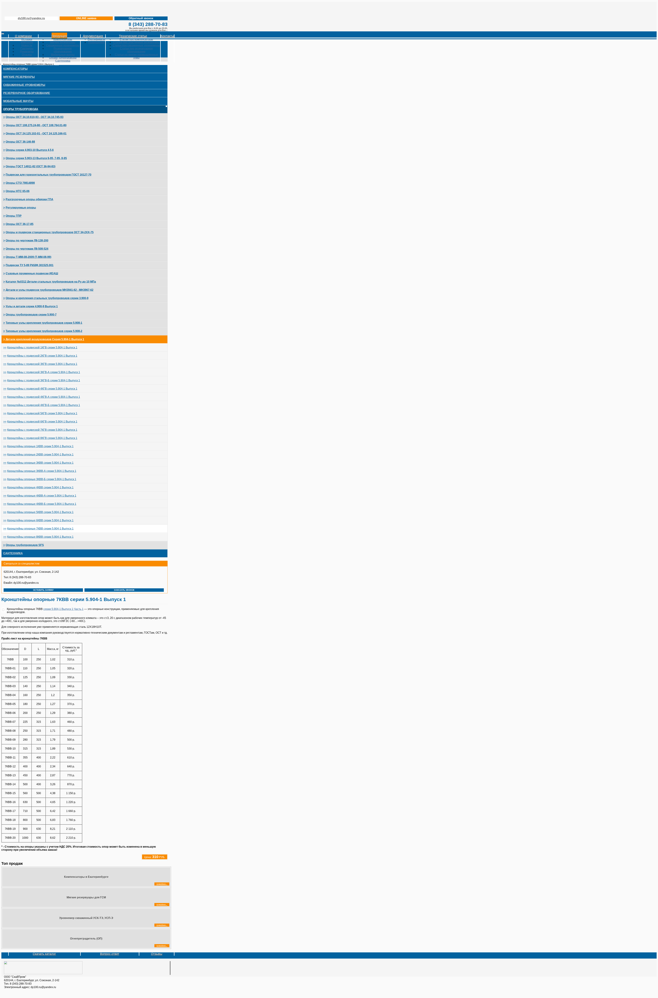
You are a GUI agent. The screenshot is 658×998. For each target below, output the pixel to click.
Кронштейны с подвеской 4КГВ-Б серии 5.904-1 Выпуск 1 (43, 405)
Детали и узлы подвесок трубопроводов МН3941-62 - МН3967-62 (49, 289)
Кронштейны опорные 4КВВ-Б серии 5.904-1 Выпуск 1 (41, 503)
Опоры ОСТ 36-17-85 (19, 224)
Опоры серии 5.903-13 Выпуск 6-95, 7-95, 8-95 (36, 158)
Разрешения (96, 42)
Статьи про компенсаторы (136, 39)
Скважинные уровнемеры (62, 45)
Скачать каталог (44, 954)
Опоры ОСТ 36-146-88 (20, 141)
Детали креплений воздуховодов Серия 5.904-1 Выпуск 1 (45, 339)
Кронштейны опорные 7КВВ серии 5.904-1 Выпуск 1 (40, 528)
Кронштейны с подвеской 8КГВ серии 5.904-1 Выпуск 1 (42, 438)
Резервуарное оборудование (63, 50)
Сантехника (62, 60)
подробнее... (161, 884)
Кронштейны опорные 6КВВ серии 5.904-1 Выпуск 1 (40, 520)
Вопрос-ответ (109, 954)
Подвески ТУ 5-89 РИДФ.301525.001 (29, 265)
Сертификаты (96, 39)
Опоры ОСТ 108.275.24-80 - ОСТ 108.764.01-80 (36, 125)
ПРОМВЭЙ (40, 8)
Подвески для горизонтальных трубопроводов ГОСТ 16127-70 (48, 174)
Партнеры (26, 48)
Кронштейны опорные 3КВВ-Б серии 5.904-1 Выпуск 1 (41, 479)
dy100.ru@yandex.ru (31, 18)
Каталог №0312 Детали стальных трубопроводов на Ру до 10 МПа (51, 281)
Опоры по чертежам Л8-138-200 (27, 240)
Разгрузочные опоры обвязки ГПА (29, 199)
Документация (93, 36)
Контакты (167, 36)
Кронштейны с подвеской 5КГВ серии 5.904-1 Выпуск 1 (42, 413)
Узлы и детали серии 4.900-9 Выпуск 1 (32, 306)
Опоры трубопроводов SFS (25, 545)
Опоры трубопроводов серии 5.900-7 (31, 314)
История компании (27, 41)
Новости (26, 45)
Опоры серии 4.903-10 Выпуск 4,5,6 (30, 149)
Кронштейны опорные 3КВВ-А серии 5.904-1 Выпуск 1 (41, 471)
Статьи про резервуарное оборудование (136, 50)
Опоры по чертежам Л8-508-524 (27, 248)
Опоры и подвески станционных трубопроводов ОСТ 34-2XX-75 (50, 232)
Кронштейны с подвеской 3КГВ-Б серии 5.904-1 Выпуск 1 (43, 380)
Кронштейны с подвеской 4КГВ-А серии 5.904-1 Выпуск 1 (43, 396)
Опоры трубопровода (62, 57)
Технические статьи (133, 36)
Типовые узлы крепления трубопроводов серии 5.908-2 (44, 331)
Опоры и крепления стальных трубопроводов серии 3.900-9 (47, 298)
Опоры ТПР (14, 215)
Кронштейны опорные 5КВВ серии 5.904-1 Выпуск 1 (40, 512)
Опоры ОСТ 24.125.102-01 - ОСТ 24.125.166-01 (36, 133)
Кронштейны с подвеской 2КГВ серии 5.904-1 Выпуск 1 (42, 355)
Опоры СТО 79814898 (20, 182)
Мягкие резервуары (62, 42)
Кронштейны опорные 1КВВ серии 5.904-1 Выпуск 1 (40, 446)
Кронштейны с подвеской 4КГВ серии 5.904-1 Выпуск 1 (42, 388)
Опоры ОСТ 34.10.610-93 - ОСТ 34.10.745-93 (34, 117)
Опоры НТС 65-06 (17, 191)
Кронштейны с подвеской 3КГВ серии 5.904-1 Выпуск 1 (42, 364)
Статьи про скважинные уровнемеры (136, 45)
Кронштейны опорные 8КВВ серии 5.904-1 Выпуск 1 (40, 536)
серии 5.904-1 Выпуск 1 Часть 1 (63, 609)
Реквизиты (27, 51)
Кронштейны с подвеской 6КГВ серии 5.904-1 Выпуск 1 (42, 421)
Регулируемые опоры (21, 207)
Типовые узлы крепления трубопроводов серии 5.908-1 (44, 322)
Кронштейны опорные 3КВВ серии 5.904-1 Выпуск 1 (40, 462)
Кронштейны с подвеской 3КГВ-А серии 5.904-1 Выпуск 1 (43, 372)
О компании (23, 36)
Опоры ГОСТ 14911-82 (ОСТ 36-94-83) (30, 166)
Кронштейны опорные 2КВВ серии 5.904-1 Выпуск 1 (40, 454)
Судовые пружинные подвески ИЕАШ (32, 273)
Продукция (59, 36)
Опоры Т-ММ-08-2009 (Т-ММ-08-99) (28, 257)
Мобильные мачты (63, 54)
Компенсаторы (62, 39)
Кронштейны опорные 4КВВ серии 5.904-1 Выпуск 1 (40, 487)
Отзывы (27, 54)
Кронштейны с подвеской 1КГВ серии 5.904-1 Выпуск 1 (42, 347)
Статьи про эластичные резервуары (136, 42)
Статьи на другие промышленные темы (136, 56)
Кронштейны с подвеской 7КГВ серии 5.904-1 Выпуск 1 (42, 429)
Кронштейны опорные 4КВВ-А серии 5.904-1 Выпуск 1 (41, 495)
